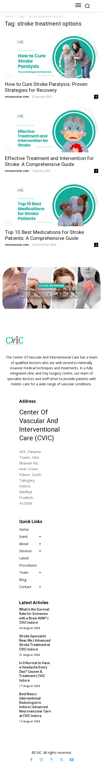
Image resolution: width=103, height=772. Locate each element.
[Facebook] (31, 760)
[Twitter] (61, 760)
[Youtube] (71, 760)
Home (9, 16)
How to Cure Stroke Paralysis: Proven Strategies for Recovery (46, 87)
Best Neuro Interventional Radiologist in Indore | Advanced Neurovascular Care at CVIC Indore (35, 705)
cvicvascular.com (17, 96)
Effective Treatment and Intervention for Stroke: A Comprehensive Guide (49, 161)
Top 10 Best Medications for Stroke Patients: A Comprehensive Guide (44, 235)
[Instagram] (41, 760)
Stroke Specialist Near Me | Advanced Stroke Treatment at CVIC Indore (35, 642)
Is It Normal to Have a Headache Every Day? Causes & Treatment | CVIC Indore (34, 671)
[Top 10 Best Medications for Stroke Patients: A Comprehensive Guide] (51, 203)
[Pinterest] (51, 760)
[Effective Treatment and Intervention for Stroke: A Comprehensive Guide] (51, 129)
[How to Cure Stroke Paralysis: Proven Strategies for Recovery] (51, 55)
